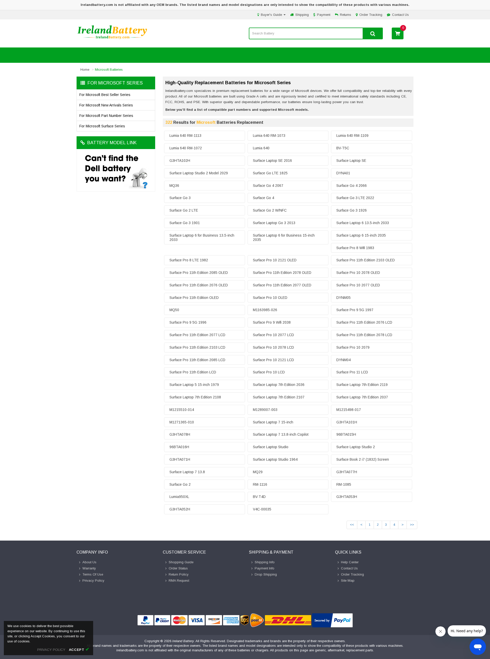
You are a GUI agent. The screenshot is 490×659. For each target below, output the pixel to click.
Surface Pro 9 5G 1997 (354, 310)
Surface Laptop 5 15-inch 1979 (194, 385)
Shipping (302, 15)
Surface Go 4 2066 (351, 186)
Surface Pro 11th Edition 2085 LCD (197, 360)
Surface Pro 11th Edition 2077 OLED (282, 285)
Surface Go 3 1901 (184, 223)
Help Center (350, 562)
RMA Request (179, 580)
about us (89, 562)
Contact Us (400, 15)
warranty (89, 568)
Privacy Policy (93, 580)
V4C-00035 (262, 509)
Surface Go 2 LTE (183, 210)
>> (412, 525)
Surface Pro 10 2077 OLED (358, 285)
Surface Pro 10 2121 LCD (273, 360)
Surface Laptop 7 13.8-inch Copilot (281, 434)
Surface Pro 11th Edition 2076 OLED (198, 285)
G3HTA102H (179, 160)
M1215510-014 (181, 410)
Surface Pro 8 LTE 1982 (188, 260)
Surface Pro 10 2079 (353, 347)
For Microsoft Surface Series (102, 126)
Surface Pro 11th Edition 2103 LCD (197, 347)
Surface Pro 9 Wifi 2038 (272, 322)
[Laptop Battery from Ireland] (112, 39)
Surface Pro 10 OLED (270, 298)
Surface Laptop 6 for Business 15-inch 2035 (284, 237)
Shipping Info (265, 562)
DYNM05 (343, 298)
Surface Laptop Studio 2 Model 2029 (198, 173)
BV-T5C (342, 148)
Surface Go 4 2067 (268, 186)
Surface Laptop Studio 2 (355, 447)
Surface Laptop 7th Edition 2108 (195, 397)
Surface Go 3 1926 (351, 210)
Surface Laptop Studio (270, 447)
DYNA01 (343, 173)
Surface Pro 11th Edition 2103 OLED (365, 260)
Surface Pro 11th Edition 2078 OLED (282, 273)
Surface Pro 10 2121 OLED (275, 260)
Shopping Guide (181, 562)
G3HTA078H (179, 434)
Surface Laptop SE (351, 160)
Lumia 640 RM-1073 (269, 135)
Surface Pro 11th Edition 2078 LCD (364, 335)
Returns (345, 15)
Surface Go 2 (180, 484)
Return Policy (179, 574)
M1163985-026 (265, 310)
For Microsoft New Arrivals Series (106, 105)
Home (84, 69)
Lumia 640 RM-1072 (185, 148)
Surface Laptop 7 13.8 (187, 472)
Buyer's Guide (272, 15)
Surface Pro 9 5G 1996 (187, 322)
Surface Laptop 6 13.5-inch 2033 (362, 223)
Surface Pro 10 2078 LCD (273, 347)
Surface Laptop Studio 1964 (275, 459)
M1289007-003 (265, 410)
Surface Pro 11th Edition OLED (194, 298)
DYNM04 (343, 360)
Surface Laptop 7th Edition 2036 (278, 385)
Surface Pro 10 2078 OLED (358, 273)
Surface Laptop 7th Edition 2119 (362, 385)
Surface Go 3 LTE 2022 (355, 198)
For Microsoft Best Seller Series (104, 95)
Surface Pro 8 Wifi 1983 (355, 248)
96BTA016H (179, 447)
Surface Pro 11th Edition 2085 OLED (198, 273)
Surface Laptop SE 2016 (272, 160)
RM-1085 (343, 484)
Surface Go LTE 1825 (270, 173)
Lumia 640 (261, 148)
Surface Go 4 (263, 198)
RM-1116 (260, 484)
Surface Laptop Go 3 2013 (274, 223)
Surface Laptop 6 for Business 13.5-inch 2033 (201, 237)
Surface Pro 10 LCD (269, 372)
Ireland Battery (183, 641)
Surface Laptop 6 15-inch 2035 (361, 235)
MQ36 (174, 186)
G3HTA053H (346, 497)
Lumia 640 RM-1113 (185, 135)
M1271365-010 (181, 422)
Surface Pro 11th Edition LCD (192, 372)
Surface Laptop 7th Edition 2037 (362, 397)
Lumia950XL (179, 497)
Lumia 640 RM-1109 (352, 135)
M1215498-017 (348, 410)
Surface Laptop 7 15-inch (273, 422)
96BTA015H (346, 434)
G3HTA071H (179, 459)
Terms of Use (92, 574)
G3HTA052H (179, 509)
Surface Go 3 (180, 198)
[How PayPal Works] (332, 620)
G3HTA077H (346, 472)
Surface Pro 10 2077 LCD (273, 335)
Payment (323, 15)
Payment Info (264, 568)
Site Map (347, 580)
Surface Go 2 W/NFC (270, 210)
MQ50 (174, 310)
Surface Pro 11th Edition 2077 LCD (197, 335)
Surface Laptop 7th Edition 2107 (278, 397)
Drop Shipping (266, 574)
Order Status (178, 568)
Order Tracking (370, 15)
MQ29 (258, 472)
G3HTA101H (346, 422)
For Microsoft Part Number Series (106, 116)
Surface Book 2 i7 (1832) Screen (362, 459)
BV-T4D (259, 497)
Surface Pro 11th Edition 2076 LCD (364, 322)
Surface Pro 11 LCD (352, 372)
